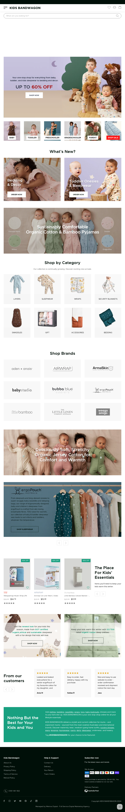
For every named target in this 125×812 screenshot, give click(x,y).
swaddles (69, 712)
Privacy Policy (9, 766)
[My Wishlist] (109, 7)
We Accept (89, 769)
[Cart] (119, 7)
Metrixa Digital (52, 806)
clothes (53, 712)
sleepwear (86, 730)
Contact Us (48, 763)
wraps (77, 712)
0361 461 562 (14, 791)
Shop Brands (62, 353)
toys (82, 712)
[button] (59, 543)
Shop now (34, 95)
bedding (60, 712)
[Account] (114, 7)
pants (73, 730)
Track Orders (49, 774)
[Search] (117, 15)
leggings (54, 730)
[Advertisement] (62, 38)
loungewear (64, 730)
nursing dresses (107, 728)
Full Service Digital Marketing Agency (74, 806)
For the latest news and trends (97, 762)
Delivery (47, 766)
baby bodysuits (92, 712)
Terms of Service (10, 774)
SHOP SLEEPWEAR (25, 529)
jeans (47, 730)
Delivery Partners (91, 787)
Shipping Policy (10, 770)
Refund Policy (9, 778)
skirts (79, 730)
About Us (7, 763)
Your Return (48, 770)
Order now (16, 194)
